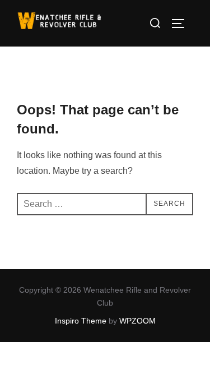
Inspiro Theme (80, 320)
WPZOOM (137, 320)
